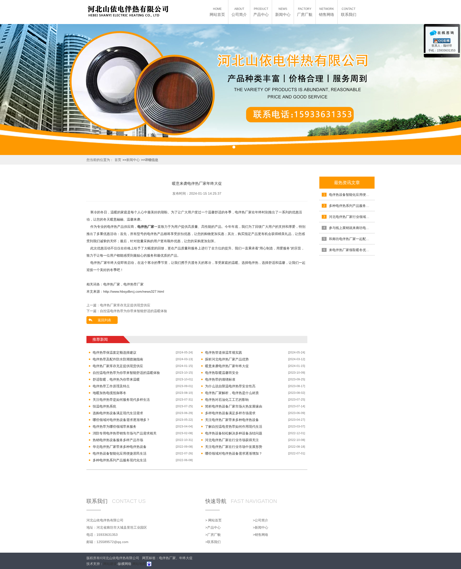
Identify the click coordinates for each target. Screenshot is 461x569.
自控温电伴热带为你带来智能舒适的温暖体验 (133, 311)
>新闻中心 (260, 527)
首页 (118, 160)
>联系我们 (213, 542)
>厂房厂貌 (213, 535)
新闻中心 (133, 160)
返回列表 (104, 320)
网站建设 (110, 564)
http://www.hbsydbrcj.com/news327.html (133, 291)
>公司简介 (260, 520)
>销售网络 (260, 535)
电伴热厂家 (111, 284)
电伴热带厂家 (133, 284)
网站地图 (139, 564)
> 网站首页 (213, 520)
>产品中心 (213, 527)
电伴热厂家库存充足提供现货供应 (125, 305)
